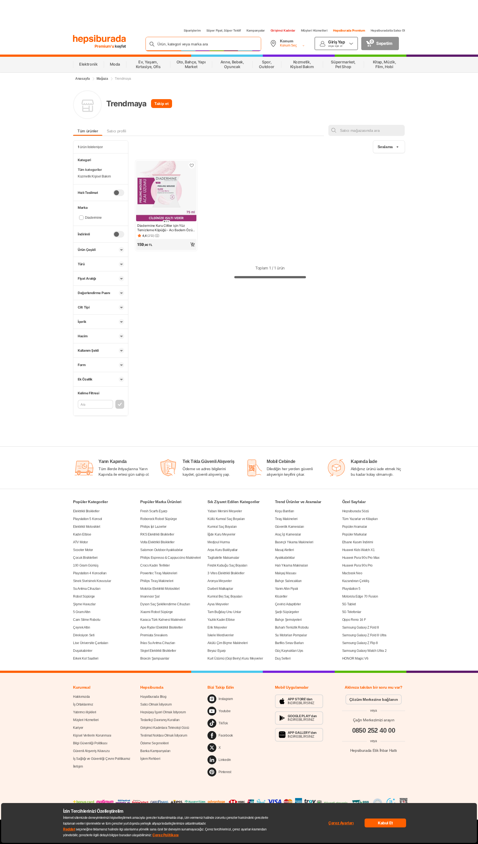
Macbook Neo (352, 573)
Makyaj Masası (285, 573)
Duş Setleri (283, 658)
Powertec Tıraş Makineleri (158, 573)
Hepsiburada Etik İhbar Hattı (373, 750)
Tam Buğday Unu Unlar (224, 612)
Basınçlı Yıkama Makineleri (294, 542)
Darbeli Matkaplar (220, 589)
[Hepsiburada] (99, 39)
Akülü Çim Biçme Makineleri (227, 643)
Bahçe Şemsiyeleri (288, 620)
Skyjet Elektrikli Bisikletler (158, 651)
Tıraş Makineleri (286, 519)
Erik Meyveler (217, 627)
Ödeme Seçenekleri (154, 743)
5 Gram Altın (81, 612)
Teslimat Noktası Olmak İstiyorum (163, 735)
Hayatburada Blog (153, 697)
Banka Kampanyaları (155, 751)
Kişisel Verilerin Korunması (92, 735)
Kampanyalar (255, 30)
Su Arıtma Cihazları (86, 589)
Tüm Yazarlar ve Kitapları (360, 519)
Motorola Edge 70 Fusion (360, 596)
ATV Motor (80, 542)
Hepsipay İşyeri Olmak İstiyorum (163, 712)
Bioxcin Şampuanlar (154, 658)
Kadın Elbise (82, 534)
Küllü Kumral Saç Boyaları (226, 519)
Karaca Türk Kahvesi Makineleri (163, 620)
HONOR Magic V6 (355, 658)
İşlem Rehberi (150, 759)
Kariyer (78, 728)
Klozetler (281, 596)
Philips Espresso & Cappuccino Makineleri (170, 558)
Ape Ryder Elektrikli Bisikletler (161, 627)
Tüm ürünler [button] (87, 131)
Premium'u (105, 46)
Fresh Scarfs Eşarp (153, 511)
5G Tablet (349, 604)
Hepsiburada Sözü (355, 511)
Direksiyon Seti (84, 635)
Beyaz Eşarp (216, 651)
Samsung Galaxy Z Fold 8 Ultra (364, 635)
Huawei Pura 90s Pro (357, 565)
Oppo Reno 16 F (354, 620)
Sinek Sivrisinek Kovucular (92, 581)
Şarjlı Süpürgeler (287, 612)
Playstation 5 (351, 589)
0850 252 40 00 (373, 730)
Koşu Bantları (284, 511)
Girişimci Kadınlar (283, 30)
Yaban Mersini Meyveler (224, 511)
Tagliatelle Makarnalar (223, 558)
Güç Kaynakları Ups (289, 651)
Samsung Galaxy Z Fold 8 (360, 627)
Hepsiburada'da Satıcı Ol (388, 30)
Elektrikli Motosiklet (86, 527)
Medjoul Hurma (218, 542)
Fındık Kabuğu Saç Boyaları (227, 565)
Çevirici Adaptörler (288, 604)
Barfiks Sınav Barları (289, 643)
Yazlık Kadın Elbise (221, 620)
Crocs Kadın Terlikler (155, 565)
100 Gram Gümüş (85, 565)
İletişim (78, 766)
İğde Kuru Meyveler (221, 534)
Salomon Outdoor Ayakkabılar (161, 550)
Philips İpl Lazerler (153, 527)
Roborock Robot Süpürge (158, 519)
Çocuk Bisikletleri (85, 558)
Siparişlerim (192, 30)
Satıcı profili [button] (116, 131)
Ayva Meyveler (217, 604)
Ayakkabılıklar (285, 558)
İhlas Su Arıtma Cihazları (157, 643)
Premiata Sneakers (154, 635)
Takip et (161, 103)
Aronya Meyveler (219, 581)
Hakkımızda (81, 697)
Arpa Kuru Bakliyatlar (222, 550)
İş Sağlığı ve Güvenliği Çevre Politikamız (101, 759)
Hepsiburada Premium (349, 30)
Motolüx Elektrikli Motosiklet (159, 589)
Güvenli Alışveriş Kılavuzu (91, 751)
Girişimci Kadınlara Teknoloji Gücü (164, 728)
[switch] (118, 192)
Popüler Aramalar (354, 527)
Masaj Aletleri (284, 550)
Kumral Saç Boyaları (222, 527)
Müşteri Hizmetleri (314, 30)
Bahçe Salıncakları (288, 581)
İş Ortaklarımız (83, 704)
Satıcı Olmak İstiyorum (156, 704)
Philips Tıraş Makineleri (156, 581)
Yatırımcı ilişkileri (84, 712)
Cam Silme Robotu (86, 620)
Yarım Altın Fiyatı (286, 589)
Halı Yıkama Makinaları (291, 565)
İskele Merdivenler (220, 635)
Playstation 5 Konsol (87, 519)
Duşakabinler (82, 651)
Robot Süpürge (84, 596)
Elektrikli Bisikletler (86, 511)
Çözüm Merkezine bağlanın (373, 699)
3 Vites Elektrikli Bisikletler (225, 573)
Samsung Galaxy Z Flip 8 (360, 643)
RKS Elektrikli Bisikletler (157, 534)
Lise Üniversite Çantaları (90, 643)
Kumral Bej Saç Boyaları (224, 596)
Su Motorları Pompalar (291, 635)
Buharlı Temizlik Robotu (292, 627)
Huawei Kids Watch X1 (358, 550)
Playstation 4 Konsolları (89, 573)
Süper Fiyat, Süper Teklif (223, 30)
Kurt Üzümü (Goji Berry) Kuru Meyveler (235, 658)
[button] (166, 244)
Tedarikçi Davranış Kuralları (160, 720)
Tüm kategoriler (90, 170)
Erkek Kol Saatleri (85, 658)
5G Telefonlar (351, 612)
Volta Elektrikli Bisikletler (157, 542)
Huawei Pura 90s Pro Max (361, 558)
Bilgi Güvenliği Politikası (90, 743)
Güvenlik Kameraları (289, 527)
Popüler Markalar (354, 534)
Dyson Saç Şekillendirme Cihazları (165, 604)
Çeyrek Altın (81, 627)
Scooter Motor (83, 550)
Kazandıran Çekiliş (355, 581)
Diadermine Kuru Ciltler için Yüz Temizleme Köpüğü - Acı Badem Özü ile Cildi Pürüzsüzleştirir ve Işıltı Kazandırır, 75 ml (164, 227)
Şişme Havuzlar (84, 604)
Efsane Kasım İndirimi (357, 542)
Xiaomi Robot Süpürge (156, 612)
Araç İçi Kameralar (288, 534)
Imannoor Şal (149, 596)
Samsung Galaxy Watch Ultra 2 (364, 651)
